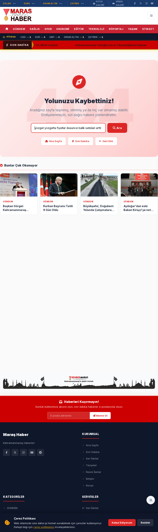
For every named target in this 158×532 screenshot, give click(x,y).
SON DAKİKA (19, 44)
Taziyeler (91, 465)
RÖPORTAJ (116, 29)
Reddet (145, 522)
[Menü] (151, 15)
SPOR (48, 29)
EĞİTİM (79, 29)
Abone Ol (101, 415)
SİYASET (148, 29)
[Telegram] (40, 452)
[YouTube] (32, 452)
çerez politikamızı (43, 527)
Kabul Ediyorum (122, 522)
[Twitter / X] (15, 452)
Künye (89, 485)
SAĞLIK (35, 29)
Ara (119, 128)
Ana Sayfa (55, 141)
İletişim (90, 478)
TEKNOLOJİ (96, 29)
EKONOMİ (62, 29)
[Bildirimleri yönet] (150, 500)
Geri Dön (108, 141)
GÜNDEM (19, 29)
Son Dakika (82, 141)
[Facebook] (6, 452)
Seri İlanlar (92, 458)
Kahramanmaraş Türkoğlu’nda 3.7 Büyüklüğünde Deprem (103, 44)
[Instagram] (23, 452)
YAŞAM (133, 29)
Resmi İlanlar (93, 471)
